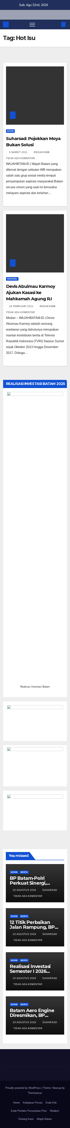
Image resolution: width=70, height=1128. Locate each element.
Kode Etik (51, 1102)
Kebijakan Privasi (33, 1102)
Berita (24, 872)
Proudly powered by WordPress (23, 1087)
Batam (10, 131)
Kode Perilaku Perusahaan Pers (29, 1110)
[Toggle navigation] (32, 24)
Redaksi (54, 1110)
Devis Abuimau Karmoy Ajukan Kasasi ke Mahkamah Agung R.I (30, 292)
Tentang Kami (26, 1119)
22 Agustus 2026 (25, 890)
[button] (57, 24)
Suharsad (49, 890)
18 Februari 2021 (21, 306)
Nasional (12, 279)
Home (16, 1102)
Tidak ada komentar (20, 158)
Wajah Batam (44, 1119)
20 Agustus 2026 (25, 978)
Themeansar (35, 1092)
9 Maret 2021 (18, 152)
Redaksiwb (42, 152)
